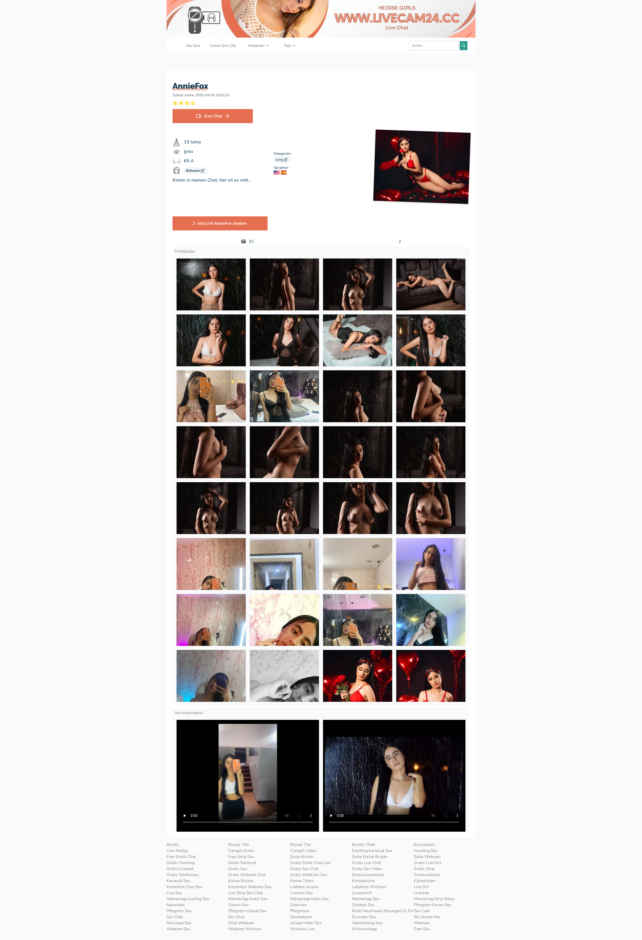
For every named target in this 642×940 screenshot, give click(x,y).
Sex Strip (236, 917)
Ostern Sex (238, 905)
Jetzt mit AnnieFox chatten (222, 223)
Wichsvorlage (364, 929)
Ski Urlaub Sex (427, 917)
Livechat (421, 893)
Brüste (173, 844)
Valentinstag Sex (367, 923)
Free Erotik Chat (181, 857)
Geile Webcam (427, 857)
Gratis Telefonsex (183, 875)
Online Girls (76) (223, 45)
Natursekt (176, 905)
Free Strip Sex (241, 857)
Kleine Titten (302, 881)
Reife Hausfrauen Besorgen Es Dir (383, 911)
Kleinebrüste (363, 881)
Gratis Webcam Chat (247, 875)
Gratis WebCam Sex (308, 875)
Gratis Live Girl (427, 863)
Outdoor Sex (363, 905)
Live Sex (174, 893)
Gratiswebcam (427, 875)
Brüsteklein (424, 844)
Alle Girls (193, 45)
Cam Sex (422, 929)
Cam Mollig (177, 850)
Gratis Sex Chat (304, 869)
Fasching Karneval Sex (372, 850)
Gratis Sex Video (367, 869)
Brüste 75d (300, 844)
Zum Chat (213, 116)
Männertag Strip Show (434, 899)
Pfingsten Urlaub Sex (247, 911)
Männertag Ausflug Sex (188, 899)
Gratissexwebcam (368, 875)
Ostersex (298, 905)
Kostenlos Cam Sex (184, 887)
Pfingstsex (299, 911)
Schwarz (193, 170)
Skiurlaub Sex (179, 923)
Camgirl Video (303, 850)
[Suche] (463, 45)
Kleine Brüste (240, 881)
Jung (280, 159)
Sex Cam (422, 911)
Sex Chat (175, 917)
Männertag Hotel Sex (309, 899)
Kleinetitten (424, 881)
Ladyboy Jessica (304, 887)
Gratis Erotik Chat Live (310, 863)
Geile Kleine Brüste (369, 857)
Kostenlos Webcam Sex (249, 887)
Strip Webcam (241, 923)
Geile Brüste (301, 857)
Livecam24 (362, 893)
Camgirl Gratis (241, 850)
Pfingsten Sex (179, 911)
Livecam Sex (301, 893)
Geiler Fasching (181, 863)
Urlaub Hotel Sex (306, 923)
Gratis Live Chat (366, 863)
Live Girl (421, 887)
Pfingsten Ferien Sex (432, 905)
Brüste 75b (238, 844)
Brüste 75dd (363, 844)
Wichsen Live (302, 929)
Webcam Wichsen (244, 929)
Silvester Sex (364, 917)
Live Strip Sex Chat (245, 893)
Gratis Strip (424, 869)
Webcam (422, 923)
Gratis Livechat (180, 869)
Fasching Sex (425, 850)
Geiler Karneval (242, 863)
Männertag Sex (365, 899)
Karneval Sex (178, 881)
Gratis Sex (237, 869)
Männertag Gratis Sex (248, 899)
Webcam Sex (178, 929)
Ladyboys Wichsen (369, 887)
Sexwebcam (301, 917)
